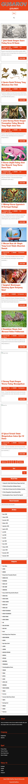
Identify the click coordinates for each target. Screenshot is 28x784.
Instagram (3, 772)
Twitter (2, 770)
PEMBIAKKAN (5, 664)
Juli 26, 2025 (6, 252)
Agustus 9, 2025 (7, 89)
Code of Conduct (4, 755)
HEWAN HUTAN (5, 598)
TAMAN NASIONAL (5, 688)
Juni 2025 (4, 535)
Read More (23, 58)
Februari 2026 (5, 517)
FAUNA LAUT (4, 584)
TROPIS (3, 700)
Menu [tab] (14, 13)
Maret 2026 (4, 514)
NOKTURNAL (4, 661)
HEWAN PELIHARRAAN (6, 613)
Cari (14, 468)
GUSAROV (14, 8)
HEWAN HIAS (4, 595)
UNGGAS (4, 706)
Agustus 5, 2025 (7, 171)
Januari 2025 (5, 550)
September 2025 (5, 526)
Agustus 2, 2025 (7, 211)
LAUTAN (3, 646)
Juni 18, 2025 (6, 442)
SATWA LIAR (4, 682)
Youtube (2, 768)
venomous (4, 711)
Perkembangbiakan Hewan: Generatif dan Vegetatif (12, 495)
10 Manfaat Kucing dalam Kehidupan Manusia (11, 486)
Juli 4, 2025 (6, 294)
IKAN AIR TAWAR (5, 625)
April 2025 (4, 541)
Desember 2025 (5, 520)
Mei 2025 (4, 538)
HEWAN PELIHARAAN (6, 610)
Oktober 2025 (5, 523)
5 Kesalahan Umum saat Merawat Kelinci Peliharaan (12, 330)
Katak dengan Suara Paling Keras (9, 634)
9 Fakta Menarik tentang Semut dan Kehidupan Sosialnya (13, 489)
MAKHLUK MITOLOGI (6, 652)
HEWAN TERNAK (5, 619)
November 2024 (5, 556)
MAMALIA (4, 655)
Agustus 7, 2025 (7, 129)
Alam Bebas (4, 566)
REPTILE (3, 676)
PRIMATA (4, 670)
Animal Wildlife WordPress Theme (10, 779)
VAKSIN (3, 709)
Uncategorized (5, 703)
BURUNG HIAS (5, 578)
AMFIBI (3, 569)
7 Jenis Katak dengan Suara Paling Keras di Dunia (12, 41)
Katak (3, 631)
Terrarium (4, 694)
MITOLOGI (4, 658)
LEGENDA (4, 649)
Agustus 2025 (5, 529)
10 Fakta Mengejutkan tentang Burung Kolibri (11, 492)
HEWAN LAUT (4, 604)
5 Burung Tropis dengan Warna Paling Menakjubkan (13, 382)
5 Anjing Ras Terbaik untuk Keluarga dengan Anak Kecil (13, 483)
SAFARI (3, 679)
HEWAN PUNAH (5, 616)
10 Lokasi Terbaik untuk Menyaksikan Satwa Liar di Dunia (12, 436)
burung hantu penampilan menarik (9, 575)
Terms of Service (4, 751)
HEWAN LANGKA (5, 601)
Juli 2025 (4, 532)
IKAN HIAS (4, 628)
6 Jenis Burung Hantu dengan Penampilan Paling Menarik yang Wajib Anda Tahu (13, 123)
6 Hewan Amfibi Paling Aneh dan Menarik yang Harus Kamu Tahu (13, 165)
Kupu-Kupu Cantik (6, 643)
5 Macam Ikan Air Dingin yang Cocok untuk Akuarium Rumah (13, 246)
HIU (3, 622)
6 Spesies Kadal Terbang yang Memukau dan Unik (13, 83)
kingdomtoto (3, 735)
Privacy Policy (3, 749)
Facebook (3, 766)
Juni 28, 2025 (6, 335)
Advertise (3, 737)
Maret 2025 (4, 544)
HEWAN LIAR (4, 607)
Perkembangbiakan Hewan (7, 667)
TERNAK (3, 691)
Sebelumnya (4, 462)
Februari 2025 (5, 547)
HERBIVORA (4, 590)
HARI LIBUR (4, 587)
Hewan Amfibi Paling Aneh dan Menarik (10, 592)
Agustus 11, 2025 (7, 47)
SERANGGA (4, 685)
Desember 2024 (5, 553)
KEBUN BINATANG (5, 637)
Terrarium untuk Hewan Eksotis (8, 697)
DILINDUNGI (4, 581)
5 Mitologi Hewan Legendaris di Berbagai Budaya (12, 205)
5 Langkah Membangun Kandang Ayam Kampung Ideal (12, 287)
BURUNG (4, 572)
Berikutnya (21, 462)
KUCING (3, 640)
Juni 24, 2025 (6, 388)
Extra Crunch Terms (5, 753)
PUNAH (3, 673)
